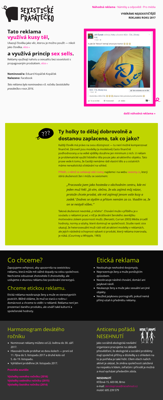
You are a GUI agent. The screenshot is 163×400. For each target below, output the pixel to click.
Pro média (149, 7)
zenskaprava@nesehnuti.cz (121, 386)
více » (26, 47)
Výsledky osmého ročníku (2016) (27, 376)
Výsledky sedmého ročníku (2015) (28, 380)
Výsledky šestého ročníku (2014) (27, 384)
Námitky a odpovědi (129, 7)
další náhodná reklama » (140, 113)
